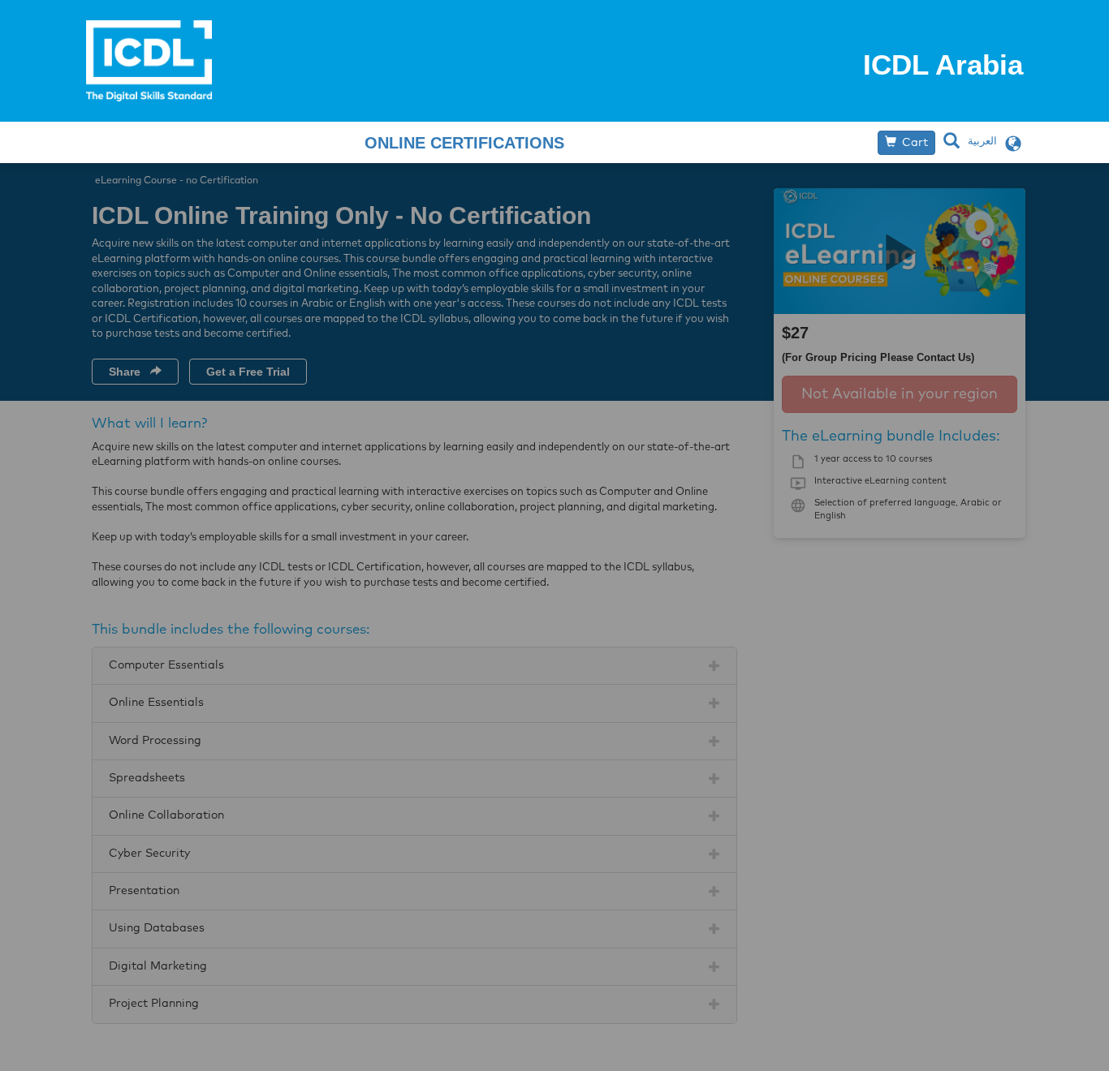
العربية (982, 141)
